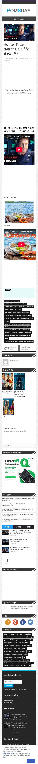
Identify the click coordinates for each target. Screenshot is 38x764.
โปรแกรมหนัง (19, 665)
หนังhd (24, 648)
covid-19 (6, 634)
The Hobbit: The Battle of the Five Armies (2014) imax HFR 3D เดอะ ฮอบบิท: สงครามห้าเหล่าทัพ (20, 532)
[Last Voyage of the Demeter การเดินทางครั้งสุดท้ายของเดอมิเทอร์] (19, 381)
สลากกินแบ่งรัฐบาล (26, 645)
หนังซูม (21, 332)
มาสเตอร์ (7, 321)
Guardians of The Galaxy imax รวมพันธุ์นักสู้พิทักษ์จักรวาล (20, 548)
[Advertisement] (19, 75)
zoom (6, 309)
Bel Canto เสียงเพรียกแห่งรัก (10, 348)
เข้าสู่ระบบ (11, 431)
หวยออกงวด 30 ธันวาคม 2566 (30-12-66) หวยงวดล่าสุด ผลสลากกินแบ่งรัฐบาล (18, 520)
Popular (7, 526)
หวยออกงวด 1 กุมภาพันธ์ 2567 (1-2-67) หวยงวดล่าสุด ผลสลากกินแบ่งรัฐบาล (17, 510)
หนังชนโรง (14, 332)
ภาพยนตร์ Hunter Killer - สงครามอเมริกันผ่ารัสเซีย (18, 315)
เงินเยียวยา (26, 660)
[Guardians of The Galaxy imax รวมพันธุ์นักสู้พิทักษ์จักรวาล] (5, 550)
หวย (24, 657)
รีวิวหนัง (18, 645)
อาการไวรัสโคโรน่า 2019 (10, 660)
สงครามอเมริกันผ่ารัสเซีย (10, 330)
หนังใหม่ (6, 338)
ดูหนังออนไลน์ (19, 640)
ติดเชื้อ (15, 642)
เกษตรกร (20, 660)
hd (21, 634)
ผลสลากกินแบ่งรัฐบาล (24, 642)
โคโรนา (12, 665)
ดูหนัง (20, 309)
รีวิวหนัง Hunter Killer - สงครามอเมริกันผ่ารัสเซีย (17, 327)
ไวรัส (29, 665)
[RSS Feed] (8, 625)
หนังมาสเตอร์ (28, 332)
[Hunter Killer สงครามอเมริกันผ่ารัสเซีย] (19, 32)
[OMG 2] (8, 406)
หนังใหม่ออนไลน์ (8, 657)
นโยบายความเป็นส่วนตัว (10, 753)
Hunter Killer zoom (11, 307)
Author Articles (14, 360)
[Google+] (15, 625)
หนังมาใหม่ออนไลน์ (17, 654)
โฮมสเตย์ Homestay (25, 348)
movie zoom (29, 307)
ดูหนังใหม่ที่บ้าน (28, 640)
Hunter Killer (15, 301)
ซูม (16, 309)
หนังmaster (25, 330)
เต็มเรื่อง (17, 663)
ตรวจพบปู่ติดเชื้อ (8, 642)
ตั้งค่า (4, 757)
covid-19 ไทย (14, 634)
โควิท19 (6, 665)
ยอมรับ (31, 761)
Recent (18, 526)
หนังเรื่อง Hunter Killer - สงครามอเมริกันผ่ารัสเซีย (17, 335)
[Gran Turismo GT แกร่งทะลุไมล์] (7, 381)
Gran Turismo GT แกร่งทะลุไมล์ (7, 392)
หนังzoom (7, 332)
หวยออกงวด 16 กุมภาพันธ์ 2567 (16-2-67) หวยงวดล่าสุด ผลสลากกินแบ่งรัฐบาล (18, 504)
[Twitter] (30, 625)
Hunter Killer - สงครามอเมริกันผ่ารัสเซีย (15, 304)
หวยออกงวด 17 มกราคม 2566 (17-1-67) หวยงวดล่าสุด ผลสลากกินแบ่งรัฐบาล (18, 515)
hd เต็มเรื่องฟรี (27, 634)
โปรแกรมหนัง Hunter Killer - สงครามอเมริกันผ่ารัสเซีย (19, 341)
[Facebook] (23, 625)
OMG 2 (5, 416)
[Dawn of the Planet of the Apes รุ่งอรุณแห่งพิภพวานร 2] (5, 542)
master (21, 307)
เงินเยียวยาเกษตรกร (8, 663)
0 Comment (7, 60)
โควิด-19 (31, 663)
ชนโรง (11, 309)
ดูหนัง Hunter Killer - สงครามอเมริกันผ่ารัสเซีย (17, 312)
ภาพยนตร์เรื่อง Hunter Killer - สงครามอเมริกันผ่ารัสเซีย (19, 318)
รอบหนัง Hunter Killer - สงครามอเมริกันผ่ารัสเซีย (17, 324)
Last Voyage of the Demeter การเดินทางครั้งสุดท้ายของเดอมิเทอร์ (19, 393)
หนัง (19, 330)
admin (11, 58)
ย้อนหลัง (12, 645)
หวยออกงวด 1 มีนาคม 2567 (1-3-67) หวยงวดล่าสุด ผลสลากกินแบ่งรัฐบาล (18, 499)
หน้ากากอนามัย (17, 657)
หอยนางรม (7, 226)
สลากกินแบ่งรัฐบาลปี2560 (10, 648)
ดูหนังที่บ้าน (11, 640)
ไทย (25, 665)
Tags (29, 526)
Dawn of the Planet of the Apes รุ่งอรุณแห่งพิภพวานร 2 (18, 540)
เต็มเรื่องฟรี (24, 663)
